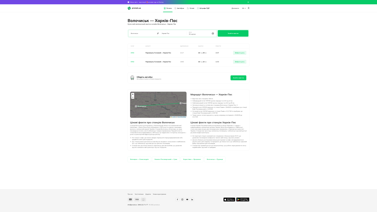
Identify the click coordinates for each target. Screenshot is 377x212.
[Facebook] (177, 199)
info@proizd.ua (132, 205)
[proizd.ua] (135, 8)
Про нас (130, 194)
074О (132, 62)
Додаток (148, 194)
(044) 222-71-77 (143, 205)
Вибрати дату (239, 53)
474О (132, 53)
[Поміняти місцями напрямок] (158, 33)
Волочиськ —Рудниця (215, 159)
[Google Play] (242, 199)
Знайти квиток (238, 78)
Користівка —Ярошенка (192, 159)
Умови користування (159, 194)
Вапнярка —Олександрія (139, 159)
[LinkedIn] (192, 199)
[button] (136, 106)
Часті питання (139, 194)
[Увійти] (248, 8)
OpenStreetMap (182, 117)
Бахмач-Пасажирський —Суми (166, 159)
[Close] (248, 2)
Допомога (235, 8)
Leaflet (174, 117)
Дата (190, 32)
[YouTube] (187, 199)
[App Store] (229, 199)
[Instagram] (182, 199)
